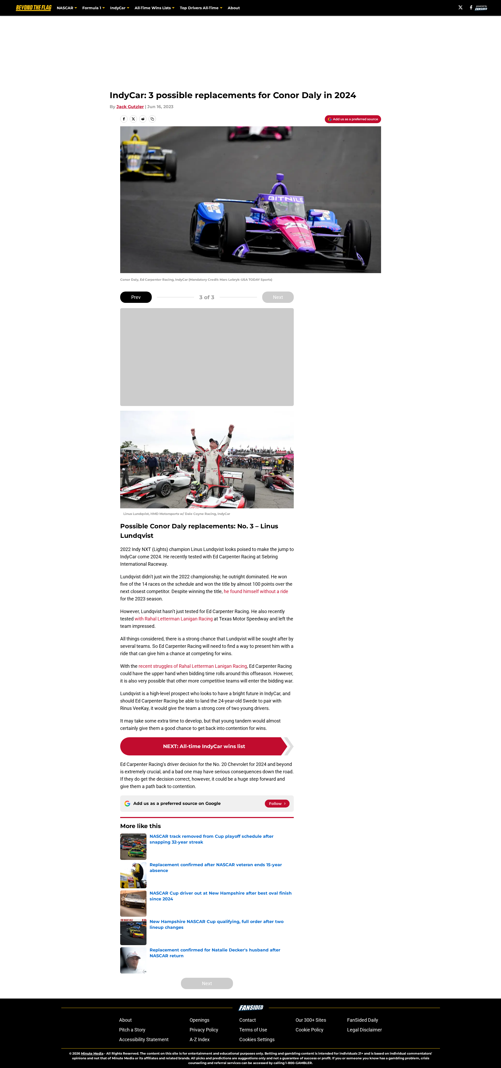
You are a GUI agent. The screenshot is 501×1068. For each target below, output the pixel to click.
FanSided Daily (362, 1020)
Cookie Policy (309, 1029)
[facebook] (471, 7)
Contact (247, 1020)
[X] (460, 7)
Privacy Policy (204, 1029)
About (234, 8)
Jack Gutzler (130, 106)
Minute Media (92, 1053)
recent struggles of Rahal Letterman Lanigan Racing (193, 666)
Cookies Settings (257, 1039)
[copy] (152, 119)
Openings (199, 1020)
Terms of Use (253, 1029)
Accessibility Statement (144, 1039)
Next (278, 297)
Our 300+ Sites (311, 1020)
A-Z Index (200, 1039)
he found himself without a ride (256, 591)
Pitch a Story (132, 1029)
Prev (136, 297)
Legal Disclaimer (364, 1029)
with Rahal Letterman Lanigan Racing (174, 618)
